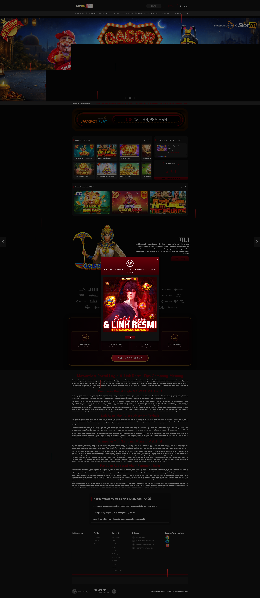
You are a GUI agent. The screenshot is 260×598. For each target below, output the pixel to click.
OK (130, 337)
